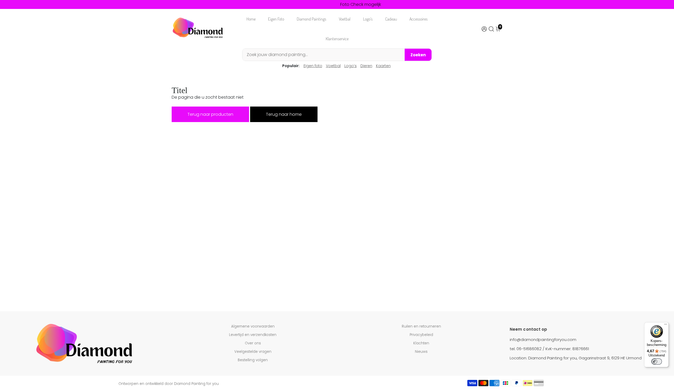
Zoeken (418, 55)
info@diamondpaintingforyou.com (543, 339)
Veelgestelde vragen (252, 351)
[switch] (656, 361)
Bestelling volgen (253, 360)
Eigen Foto (276, 19)
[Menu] (665, 325)
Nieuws (421, 351)
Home (251, 19)
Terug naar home (284, 114)
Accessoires (418, 19)
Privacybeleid (421, 334)
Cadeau (391, 19)
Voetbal (344, 19)
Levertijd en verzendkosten (252, 334)
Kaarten (383, 65)
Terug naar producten (210, 114)
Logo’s (368, 19)
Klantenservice (337, 38)
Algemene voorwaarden (253, 326)
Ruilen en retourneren (421, 326)
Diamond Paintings (311, 19)
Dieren (366, 65)
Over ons (253, 343)
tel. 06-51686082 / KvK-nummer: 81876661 (549, 348)
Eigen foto (313, 65)
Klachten (421, 343)
